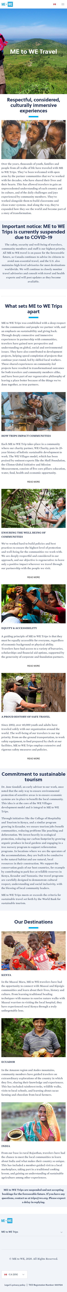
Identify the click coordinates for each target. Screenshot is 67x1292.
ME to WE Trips (9, 1231)
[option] (55, 4)
